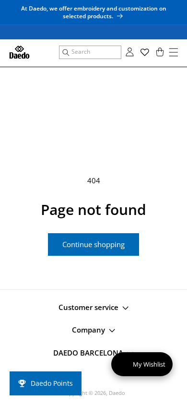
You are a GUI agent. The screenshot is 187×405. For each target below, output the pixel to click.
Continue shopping (93, 244)
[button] (90, 52)
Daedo (117, 392)
